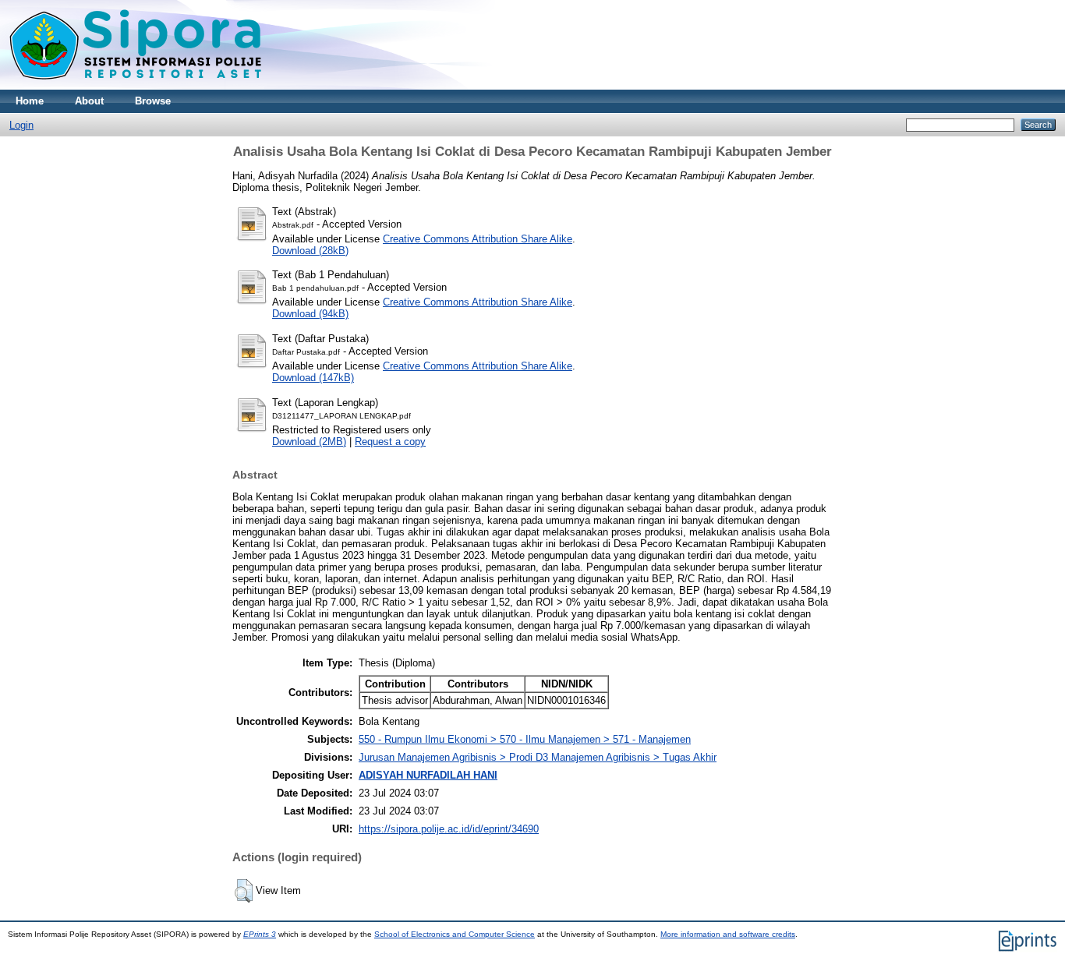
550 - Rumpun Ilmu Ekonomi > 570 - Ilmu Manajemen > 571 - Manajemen (525, 739)
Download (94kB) (310, 314)
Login (21, 125)
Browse (153, 101)
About (89, 101)
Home (30, 101)
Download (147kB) (313, 377)
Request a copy (390, 441)
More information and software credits (727, 934)
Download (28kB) (310, 250)
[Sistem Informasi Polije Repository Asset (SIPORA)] (137, 86)
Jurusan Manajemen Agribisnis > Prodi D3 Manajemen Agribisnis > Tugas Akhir (537, 757)
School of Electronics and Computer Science (454, 934)
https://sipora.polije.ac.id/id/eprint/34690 (449, 829)
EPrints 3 (259, 934)
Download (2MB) (309, 441)
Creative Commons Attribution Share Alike (477, 239)
